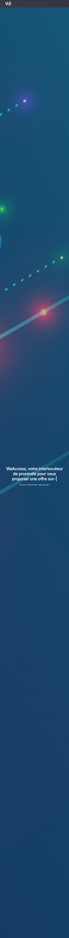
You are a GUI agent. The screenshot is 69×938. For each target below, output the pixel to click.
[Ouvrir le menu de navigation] (61, 3)
